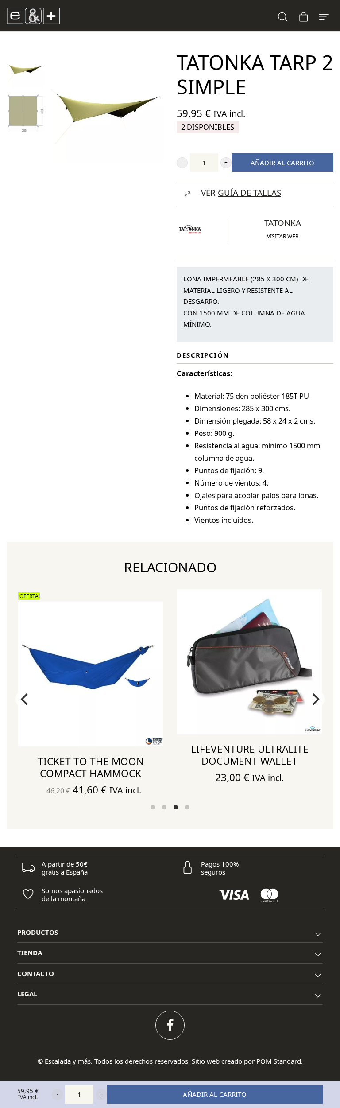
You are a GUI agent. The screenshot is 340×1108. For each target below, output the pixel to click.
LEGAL (27, 993)
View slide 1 (153, 807)
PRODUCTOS (37, 932)
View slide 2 (164, 807)
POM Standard (278, 1061)
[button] (182, 162)
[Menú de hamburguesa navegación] (324, 16)
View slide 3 (176, 807)
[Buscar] (283, 16)
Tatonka (282, 222)
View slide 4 (187, 807)
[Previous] (25, 699)
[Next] (315, 699)
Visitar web (283, 236)
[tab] (170, 932)
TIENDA (29, 952)
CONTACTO (35, 973)
